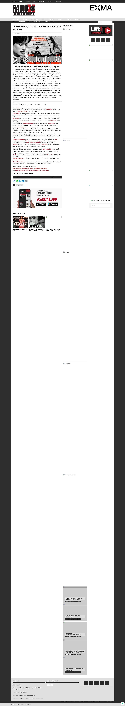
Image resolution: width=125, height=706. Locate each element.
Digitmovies (53, 120)
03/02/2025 (78, 618)
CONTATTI (50, 1)
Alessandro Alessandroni (19, 139)
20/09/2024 (78, 672)
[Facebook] (101, 1)
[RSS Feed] (113, 1)
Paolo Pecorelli (22, 141)
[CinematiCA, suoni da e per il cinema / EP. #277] (37, 222)
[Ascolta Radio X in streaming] (100, 35)
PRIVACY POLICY (58, 1)
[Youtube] (110, 1)
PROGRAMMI (15, 19)
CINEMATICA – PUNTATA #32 (20, 229)
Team (100, 701)
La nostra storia (65, 701)
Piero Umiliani (16, 108)
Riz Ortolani (16, 118)
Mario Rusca (51, 123)
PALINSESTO (27, 1)
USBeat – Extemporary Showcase (73, 616)
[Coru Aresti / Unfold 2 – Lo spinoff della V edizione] (75, 595)
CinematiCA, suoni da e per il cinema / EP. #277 (36, 229)
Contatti (94, 701)
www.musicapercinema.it (41, 168)
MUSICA (25, 19)
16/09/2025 (78, 636)
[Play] (14, 177)
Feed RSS (105, 701)
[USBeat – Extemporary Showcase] (75, 613)
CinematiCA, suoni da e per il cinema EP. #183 (53, 229)
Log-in (111, 701)
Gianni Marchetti (17, 134)
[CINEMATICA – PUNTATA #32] (20, 222)
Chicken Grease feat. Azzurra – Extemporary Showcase (75, 651)
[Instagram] (107, 1)
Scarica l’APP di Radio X (84, 701)
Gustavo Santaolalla (18, 161)
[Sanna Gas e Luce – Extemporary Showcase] (75, 630)
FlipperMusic (37, 142)
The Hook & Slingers (18, 158)
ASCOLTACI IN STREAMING (17, 1)
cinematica (19, 185)
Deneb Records (29, 142)
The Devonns (16, 154)
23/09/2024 (78, 654)
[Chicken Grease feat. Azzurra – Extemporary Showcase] (75, 648)
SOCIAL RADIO (34, 19)
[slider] (59, 177)
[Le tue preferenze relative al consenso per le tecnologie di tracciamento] (122, 703)
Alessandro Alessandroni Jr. (34, 141)
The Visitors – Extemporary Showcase (74, 669)
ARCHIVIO (60, 19)
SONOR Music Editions (22, 111)
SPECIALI (51, 19)
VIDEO (43, 19)
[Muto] (55, 177)
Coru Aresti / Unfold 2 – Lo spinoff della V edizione (74, 598)
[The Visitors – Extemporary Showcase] (75, 666)
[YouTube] (108, 40)
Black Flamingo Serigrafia (21, 170)
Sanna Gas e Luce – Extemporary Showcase (73, 634)
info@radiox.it (22, 692)
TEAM (34, 1)
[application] (37, 177)
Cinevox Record (44, 144)
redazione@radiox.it (38, 698)
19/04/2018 (17, 33)
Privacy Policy (49, 684)
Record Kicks (50, 154)
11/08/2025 (78, 601)
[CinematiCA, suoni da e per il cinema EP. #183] (54, 222)
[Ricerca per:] (105, 21)
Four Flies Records (21, 127)
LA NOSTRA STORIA (41, 1)
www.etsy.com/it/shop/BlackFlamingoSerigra (38, 170)
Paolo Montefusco (47, 149)
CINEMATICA (24, 33)
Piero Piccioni (16, 113)
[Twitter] (104, 1)
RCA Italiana (49, 109)
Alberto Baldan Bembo (27, 123)
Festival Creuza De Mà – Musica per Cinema (23, 168)
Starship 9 (15, 144)
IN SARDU (68, 19)
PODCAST (77, 19)
